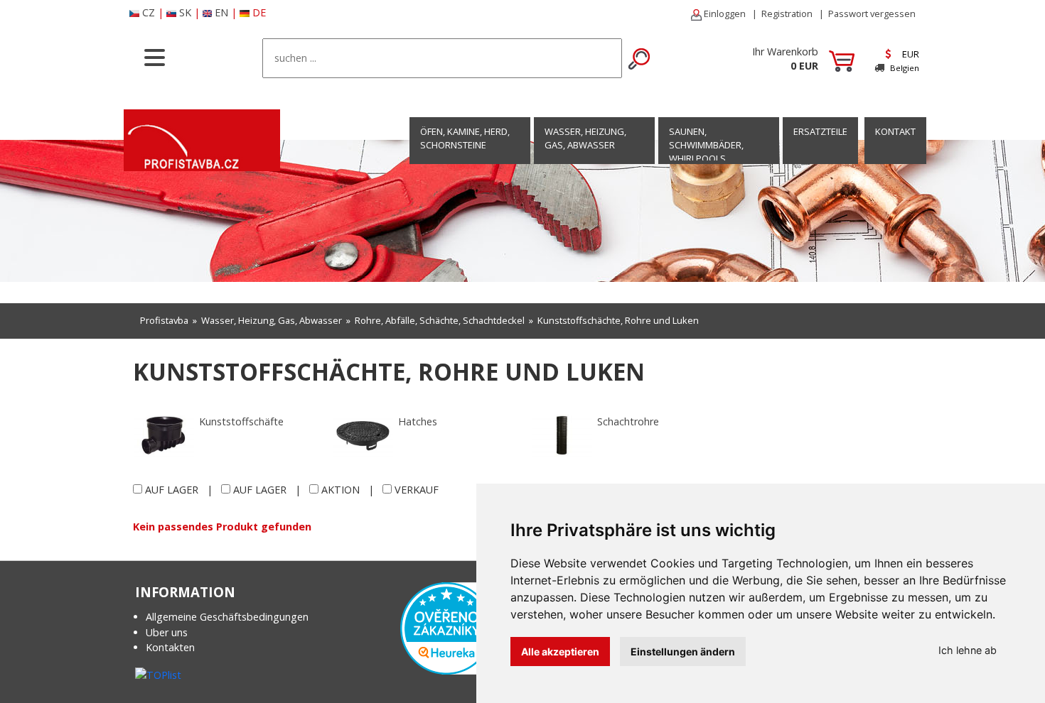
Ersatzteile (820, 131)
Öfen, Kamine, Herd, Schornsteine (465, 138)
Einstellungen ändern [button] (683, 651)
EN (221, 12)
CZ (148, 12)
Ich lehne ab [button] (967, 650)
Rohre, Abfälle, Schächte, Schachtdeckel (440, 320)
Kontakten (170, 647)
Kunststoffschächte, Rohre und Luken (618, 320)
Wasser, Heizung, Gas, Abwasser (585, 138)
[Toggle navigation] (154, 56)
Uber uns (167, 632)
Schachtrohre (628, 421)
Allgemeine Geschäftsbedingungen (227, 616)
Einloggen (724, 13)
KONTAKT (895, 131)
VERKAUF (417, 489)
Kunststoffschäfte (241, 421)
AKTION (340, 489)
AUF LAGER (171, 489)
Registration (787, 13)
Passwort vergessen (872, 13)
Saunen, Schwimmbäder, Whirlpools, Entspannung (706, 152)
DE (259, 12)
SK (185, 12)
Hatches (417, 421)
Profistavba (164, 320)
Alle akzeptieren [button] (560, 651)
